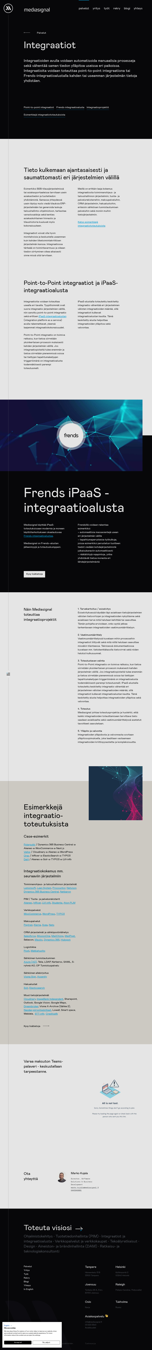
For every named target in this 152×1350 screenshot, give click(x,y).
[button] (8, 1325)
